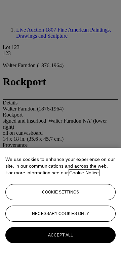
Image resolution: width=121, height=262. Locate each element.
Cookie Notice (84, 172)
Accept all (60, 235)
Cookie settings (60, 192)
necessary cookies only (60, 213)
